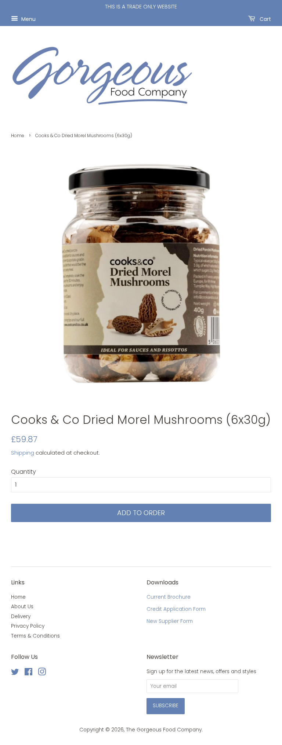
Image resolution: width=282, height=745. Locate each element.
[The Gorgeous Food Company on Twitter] (15, 673)
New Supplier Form (170, 621)
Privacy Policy (27, 626)
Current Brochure (169, 597)
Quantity (23, 471)
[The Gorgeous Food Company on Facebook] (28, 673)
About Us (22, 606)
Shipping (22, 452)
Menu (28, 18)
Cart (264, 18)
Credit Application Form (176, 609)
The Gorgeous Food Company (164, 729)
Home (17, 135)
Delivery (20, 616)
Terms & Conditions (35, 635)
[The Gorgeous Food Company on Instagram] (42, 673)
